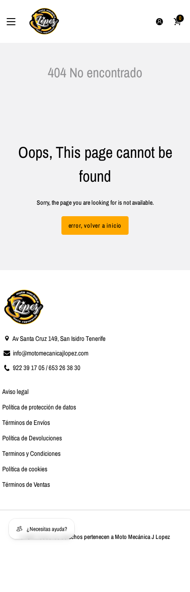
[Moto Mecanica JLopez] (44, 21)
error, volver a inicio (95, 225)
